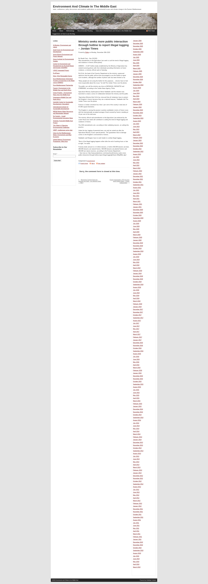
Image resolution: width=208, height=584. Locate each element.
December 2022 (138, 143)
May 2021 (136, 196)
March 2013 (136, 467)
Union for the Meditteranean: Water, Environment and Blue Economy (62, 135)
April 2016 (136, 365)
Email (55, 154)
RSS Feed (151, 31)
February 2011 (137, 537)
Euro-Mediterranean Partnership (63, 85)
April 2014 (136, 431)
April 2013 (136, 464)
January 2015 (137, 406)
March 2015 (136, 401)
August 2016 (137, 354)
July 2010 (136, 556)
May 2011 (136, 528)
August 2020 (137, 221)
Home (54, 31)
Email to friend (84, 163)
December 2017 (138, 309)
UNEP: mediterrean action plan (62, 130)
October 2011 (137, 514)
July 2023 (136, 124)
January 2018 (137, 307)
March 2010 (136, 567)
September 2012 (138, 484)
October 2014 (137, 415)
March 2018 (136, 301)
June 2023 (136, 126)
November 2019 (138, 246)
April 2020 (136, 232)
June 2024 (136, 93)
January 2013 (137, 473)
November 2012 (138, 478)
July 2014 (136, 423)
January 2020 (137, 240)
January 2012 (137, 506)
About (61, 31)
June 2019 (136, 259)
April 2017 (136, 331)
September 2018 (138, 284)
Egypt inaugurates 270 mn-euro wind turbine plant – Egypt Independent (119, 181)
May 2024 (136, 96)
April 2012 (136, 498)
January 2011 (137, 539)
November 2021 (138, 179)
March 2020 (136, 235)
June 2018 (136, 293)
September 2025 (138, 52)
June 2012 (136, 492)
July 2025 (136, 57)
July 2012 (136, 489)
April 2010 (136, 564)
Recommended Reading (85, 31)
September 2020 (138, 218)
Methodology (70, 31)
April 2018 (136, 298)
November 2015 (138, 379)
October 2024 (137, 82)
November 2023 (138, 113)
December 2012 (138, 476)
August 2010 (137, 553)
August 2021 (137, 187)
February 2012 (137, 503)
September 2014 (138, 417)
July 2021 (136, 190)
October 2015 (137, 381)
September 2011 (138, 517)
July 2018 (136, 290)
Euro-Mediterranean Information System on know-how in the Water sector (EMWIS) (64, 80)
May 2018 (136, 295)
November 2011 (138, 512)
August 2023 (137, 121)
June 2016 (136, 359)
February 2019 (137, 270)
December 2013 (138, 442)
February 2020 (137, 237)
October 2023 (137, 115)
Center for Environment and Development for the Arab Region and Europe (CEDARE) (63, 65)
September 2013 (138, 451)
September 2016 (138, 351)
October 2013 (137, 448)
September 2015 (138, 384)
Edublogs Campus (151, 580)
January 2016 (137, 373)
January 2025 (137, 74)
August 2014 (137, 420)
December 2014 (138, 409)
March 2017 (136, 334)
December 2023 (138, 110)
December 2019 (138, 243)
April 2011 (136, 531)
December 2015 (138, 376)
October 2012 (137, 481)
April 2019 (136, 265)
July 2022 (136, 157)
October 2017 (137, 315)
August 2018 (137, 287)
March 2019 (136, 268)
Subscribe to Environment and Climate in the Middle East (114, 31)
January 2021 (137, 207)
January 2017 (137, 340)
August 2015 (137, 387)
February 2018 (137, 304)
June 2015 (136, 392)
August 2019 (137, 254)
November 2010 (138, 545)
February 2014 (137, 437)
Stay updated (101, 163)
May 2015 (136, 395)
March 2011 (136, 534)
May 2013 (136, 462)
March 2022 (136, 168)
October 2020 (137, 215)
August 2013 (137, 453)
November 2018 (138, 279)
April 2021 (136, 198)
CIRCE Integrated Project (61, 70)
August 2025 (137, 54)
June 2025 (136, 60)
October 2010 (137, 548)
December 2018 (138, 276)
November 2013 (138, 445)
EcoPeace (56, 73)
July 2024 (136, 90)
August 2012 (137, 487)
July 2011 (136, 523)
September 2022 (138, 151)
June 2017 (136, 326)
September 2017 (138, 318)
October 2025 (137, 49)
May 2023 (136, 129)
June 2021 (136, 193)
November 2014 (138, 412)
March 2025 (136, 68)
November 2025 (138, 46)
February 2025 (137, 71)
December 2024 (138, 77)
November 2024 (138, 79)
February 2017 (137, 337)
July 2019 (136, 257)
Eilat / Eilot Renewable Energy (62, 76)
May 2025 (136, 63)
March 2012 (136, 500)
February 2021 (137, 204)
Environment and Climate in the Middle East (84, 6)
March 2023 (136, 135)
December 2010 (138, 542)
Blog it (93, 163)
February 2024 (137, 104)
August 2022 (137, 154)
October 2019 (137, 248)
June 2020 (136, 226)
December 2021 (138, 176)
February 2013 (137, 470)
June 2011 (136, 525)
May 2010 (136, 561)
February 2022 (137, 171)
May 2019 (136, 262)
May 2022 (136, 162)
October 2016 (137, 348)
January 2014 (137, 439)
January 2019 (137, 273)
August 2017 (137, 320)
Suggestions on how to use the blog (63, 34)
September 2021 (138, 185)
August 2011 (137, 520)
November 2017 (138, 312)
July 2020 (136, 223)
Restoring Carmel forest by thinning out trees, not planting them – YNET (89, 181)
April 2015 (136, 398)
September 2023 (138, 118)
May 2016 (136, 362)
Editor (87, 52)
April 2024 (136, 99)
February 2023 (137, 137)
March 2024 (136, 101)
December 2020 (138, 209)
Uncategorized (91, 161)
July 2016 (136, 356)
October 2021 (137, 182)
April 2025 (136, 65)
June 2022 (136, 160)
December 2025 (138, 43)
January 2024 (137, 107)
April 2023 (136, 132)
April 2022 (136, 165)
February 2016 (137, 370)
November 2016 (138, 345)
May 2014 (136, 428)
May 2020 (136, 229)
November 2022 (138, 146)
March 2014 (136, 434)
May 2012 (136, 495)
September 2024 (138, 85)
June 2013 (136, 459)
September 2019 (138, 251)
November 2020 (138, 212)
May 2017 (136, 329)
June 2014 (136, 426)
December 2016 (138, 343)
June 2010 (136, 559)
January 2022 (137, 174)
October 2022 (137, 149)
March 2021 (136, 201)
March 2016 (136, 367)
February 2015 (137, 403)
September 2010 (138, 550)
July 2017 (136, 323)
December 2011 (138, 509)
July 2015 (136, 390)
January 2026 (137, 40)
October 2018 (137, 282)
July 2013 (136, 456)
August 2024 (137, 88)
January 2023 (137, 140)
